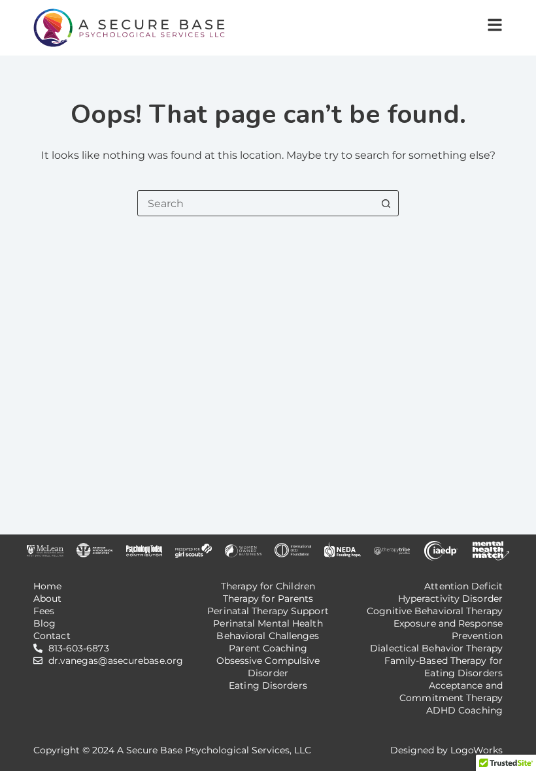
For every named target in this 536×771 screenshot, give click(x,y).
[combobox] (255, 203)
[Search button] (385, 203)
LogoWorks (476, 750)
